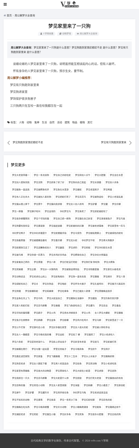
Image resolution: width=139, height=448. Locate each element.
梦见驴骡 (92, 204)
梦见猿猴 (94, 276)
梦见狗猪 (16, 291)
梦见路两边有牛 (113, 407)
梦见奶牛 (92, 349)
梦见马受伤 (76, 233)
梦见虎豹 (73, 247)
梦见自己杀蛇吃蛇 (62, 175)
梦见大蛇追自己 (54, 298)
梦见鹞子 (38, 313)
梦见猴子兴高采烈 (116, 284)
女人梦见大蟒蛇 (102, 313)
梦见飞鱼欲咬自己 (73, 305)
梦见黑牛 (38, 204)
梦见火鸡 (51, 313)
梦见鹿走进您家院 (21, 356)
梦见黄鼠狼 (39, 226)
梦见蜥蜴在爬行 (19, 349)
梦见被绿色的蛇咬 (114, 233)
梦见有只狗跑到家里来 (113, 142)
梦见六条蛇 (17, 342)
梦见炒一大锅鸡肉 (49, 269)
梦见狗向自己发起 (77, 182)
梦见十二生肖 (70, 356)
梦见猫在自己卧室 (83, 218)
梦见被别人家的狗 (42, 197)
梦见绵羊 (107, 276)
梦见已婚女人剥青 (81, 291)
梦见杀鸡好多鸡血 (57, 255)
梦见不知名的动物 (21, 400)
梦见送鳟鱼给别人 (42, 247)
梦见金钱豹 (50, 211)
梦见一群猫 (17, 211)
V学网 (104, 440)
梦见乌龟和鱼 (77, 349)
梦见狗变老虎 (18, 363)
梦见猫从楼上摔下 (21, 204)
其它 (89, 122)
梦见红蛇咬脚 (88, 400)
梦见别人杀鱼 (112, 182)
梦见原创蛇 (119, 385)
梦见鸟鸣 (38, 298)
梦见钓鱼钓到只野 (110, 298)
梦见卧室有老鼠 (78, 342)
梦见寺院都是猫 (91, 269)
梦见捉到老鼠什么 (36, 342)
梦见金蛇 (60, 334)
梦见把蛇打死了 (63, 197)
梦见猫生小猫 (49, 414)
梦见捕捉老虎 (18, 414)
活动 (59, 122)
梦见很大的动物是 (42, 371)
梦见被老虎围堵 (95, 226)
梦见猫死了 (89, 334)
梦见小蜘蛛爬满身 (79, 407)
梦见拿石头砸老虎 (112, 269)
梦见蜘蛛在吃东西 (21, 407)
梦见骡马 (90, 305)
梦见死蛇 (34, 414)
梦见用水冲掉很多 (68, 313)
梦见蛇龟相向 (57, 276)
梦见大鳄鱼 (109, 262)
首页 (9, 15)
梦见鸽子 (105, 349)
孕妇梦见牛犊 (88, 240)
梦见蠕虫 (92, 298)
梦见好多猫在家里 (57, 327)
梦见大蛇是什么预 (60, 378)
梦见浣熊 (38, 182)
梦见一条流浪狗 (41, 175)
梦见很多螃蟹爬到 (21, 218)
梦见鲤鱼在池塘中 (75, 298)
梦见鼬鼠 (60, 247)
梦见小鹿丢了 (103, 385)
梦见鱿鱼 (96, 407)
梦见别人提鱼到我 (21, 182)
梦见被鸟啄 (17, 255)
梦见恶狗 (112, 371)
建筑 (67, 122)
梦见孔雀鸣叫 (96, 284)
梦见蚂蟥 (88, 385)
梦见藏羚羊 (43, 392)
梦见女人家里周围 (57, 385)
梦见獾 (104, 204)
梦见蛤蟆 (64, 320)
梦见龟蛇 (62, 284)
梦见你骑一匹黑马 (36, 255)
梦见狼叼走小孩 (37, 327)
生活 (44, 122)
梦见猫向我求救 (54, 204)
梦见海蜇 (75, 385)
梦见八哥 (51, 262)
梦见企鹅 (31, 269)
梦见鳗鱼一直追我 (21, 189)
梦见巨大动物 (59, 407)
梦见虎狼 (99, 371)
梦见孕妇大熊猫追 (99, 255)
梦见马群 (96, 320)
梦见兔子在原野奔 (21, 320)
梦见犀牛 (16, 392)
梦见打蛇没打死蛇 (68, 262)
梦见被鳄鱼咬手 (41, 189)
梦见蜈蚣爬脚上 (93, 233)
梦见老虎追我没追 (99, 392)
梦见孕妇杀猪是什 (38, 233)
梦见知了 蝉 (74, 334)
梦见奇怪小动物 (37, 385)
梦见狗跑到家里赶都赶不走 (87, 47)
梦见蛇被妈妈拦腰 (75, 226)
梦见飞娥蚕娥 (53, 356)
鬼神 (36, 122)
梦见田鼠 (77, 378)
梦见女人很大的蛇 (79, 327)
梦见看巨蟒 (56, 240)
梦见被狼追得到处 (70, 269)
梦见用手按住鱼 (61, 392)
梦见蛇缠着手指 (58, 233)
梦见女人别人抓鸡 (75, 204)
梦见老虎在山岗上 (38, 276)
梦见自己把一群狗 (62, 218)
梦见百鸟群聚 (40, 305)
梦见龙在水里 (116, 175)
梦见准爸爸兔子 (104, 218)
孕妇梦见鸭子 (18, 233)
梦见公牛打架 (18, 327)
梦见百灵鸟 (80, 197)
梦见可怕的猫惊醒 (21, 313)
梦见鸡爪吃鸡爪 (80, 320)
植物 (82, 122)
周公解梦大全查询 (25, 15)
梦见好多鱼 (65, 414)
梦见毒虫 (116, 305)
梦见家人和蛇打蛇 (21, 305)
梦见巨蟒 (116, 204)
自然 (51, 122)
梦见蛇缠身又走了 (21, 247)
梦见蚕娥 (55, 305)
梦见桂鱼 (77, 363)
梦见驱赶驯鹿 (55, 226)
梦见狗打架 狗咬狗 (91, 262)
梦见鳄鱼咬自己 (78, 255)
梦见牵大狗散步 (106, 240)
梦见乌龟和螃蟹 (41, 407)
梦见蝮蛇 (77, 189)
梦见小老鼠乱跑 (115, 197)
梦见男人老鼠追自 (60, 363)
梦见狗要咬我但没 (21, 226)
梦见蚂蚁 (86, 247)
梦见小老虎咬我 (108, 363)
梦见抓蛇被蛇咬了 (99, 211)
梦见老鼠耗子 (92, 189)
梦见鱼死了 (80, 211)
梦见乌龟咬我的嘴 (42, 334)
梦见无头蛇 (71, 240)
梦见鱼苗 (51, 400)
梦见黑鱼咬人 (62, 371)
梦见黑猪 (38, 262)
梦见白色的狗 (114, 414)
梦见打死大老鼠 (93, 378)
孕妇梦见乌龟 (79, 392)
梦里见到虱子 (59, 349)
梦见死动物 (91, 363)
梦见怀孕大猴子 (78, 284)
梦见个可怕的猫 (41, 218)
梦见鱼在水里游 (61, 189)
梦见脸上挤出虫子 (57, 342)
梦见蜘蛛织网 (107, 356)
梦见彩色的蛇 (105, 400)
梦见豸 (35, 284)
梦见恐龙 (103, 305)
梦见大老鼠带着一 (21, 175)
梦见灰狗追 (48, 284)
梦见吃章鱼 (63, 291)
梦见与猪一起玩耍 (40, 349)
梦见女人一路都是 (21, 334)
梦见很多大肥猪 (95, 414)
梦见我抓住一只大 (21, 378)
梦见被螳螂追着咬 (38, 240)
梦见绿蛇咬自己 (19, 284)
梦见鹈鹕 (38, 320)
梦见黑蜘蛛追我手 (103, 291)
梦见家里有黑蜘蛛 (21, 371)
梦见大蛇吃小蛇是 (81, 371)
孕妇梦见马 (65, 211)
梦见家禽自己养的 (21, 262)
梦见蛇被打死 (109, 342)
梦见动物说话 (18, 276)
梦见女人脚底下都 (38, 363)
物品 (74, 122)
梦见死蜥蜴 (17, 269)
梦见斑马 (94, 342)
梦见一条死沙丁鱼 (68, 400)
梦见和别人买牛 (82, 175)
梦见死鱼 (79, 414)
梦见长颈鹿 (95, 182)
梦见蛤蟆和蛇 (31, 291)
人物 (21, 122)
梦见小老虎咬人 (107, 334)
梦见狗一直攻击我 (77, 276)
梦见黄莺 (38, 400)
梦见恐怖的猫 (18, 385)
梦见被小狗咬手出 (101, 327)
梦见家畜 (38, 356)
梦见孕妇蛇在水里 (103, 247)
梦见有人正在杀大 (21, 197)
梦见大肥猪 (100, 175)
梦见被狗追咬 (96, 197)
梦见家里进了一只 (114, 320)
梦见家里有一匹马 (116, 226)
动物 (29, 122)
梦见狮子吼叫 (33, 211)
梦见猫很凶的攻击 (114, 378)
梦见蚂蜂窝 (48, 291)
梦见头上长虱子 (89, 356)
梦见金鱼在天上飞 (21, 298)
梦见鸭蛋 (107, 189)
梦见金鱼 (51, 320)
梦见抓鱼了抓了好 (55, 182)
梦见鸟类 (120, 218)
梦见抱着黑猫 (18, 240)
